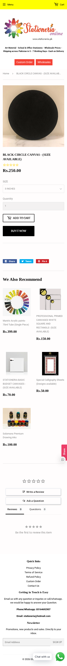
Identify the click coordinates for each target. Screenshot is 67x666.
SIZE (5, 181)
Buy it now (18, 230)
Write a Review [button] (35, 491)
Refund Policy (33, 576)
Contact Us (33, 585)
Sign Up (57, 642)
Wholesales (44, 62)
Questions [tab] (35, 509)
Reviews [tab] (12, 509)
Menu (10, 4)
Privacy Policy (33, 567)
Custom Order (24, 62)
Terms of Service (33, 572)
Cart (61, 4)
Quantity (8, 198)
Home (6, 73)
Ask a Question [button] (35, 500)
